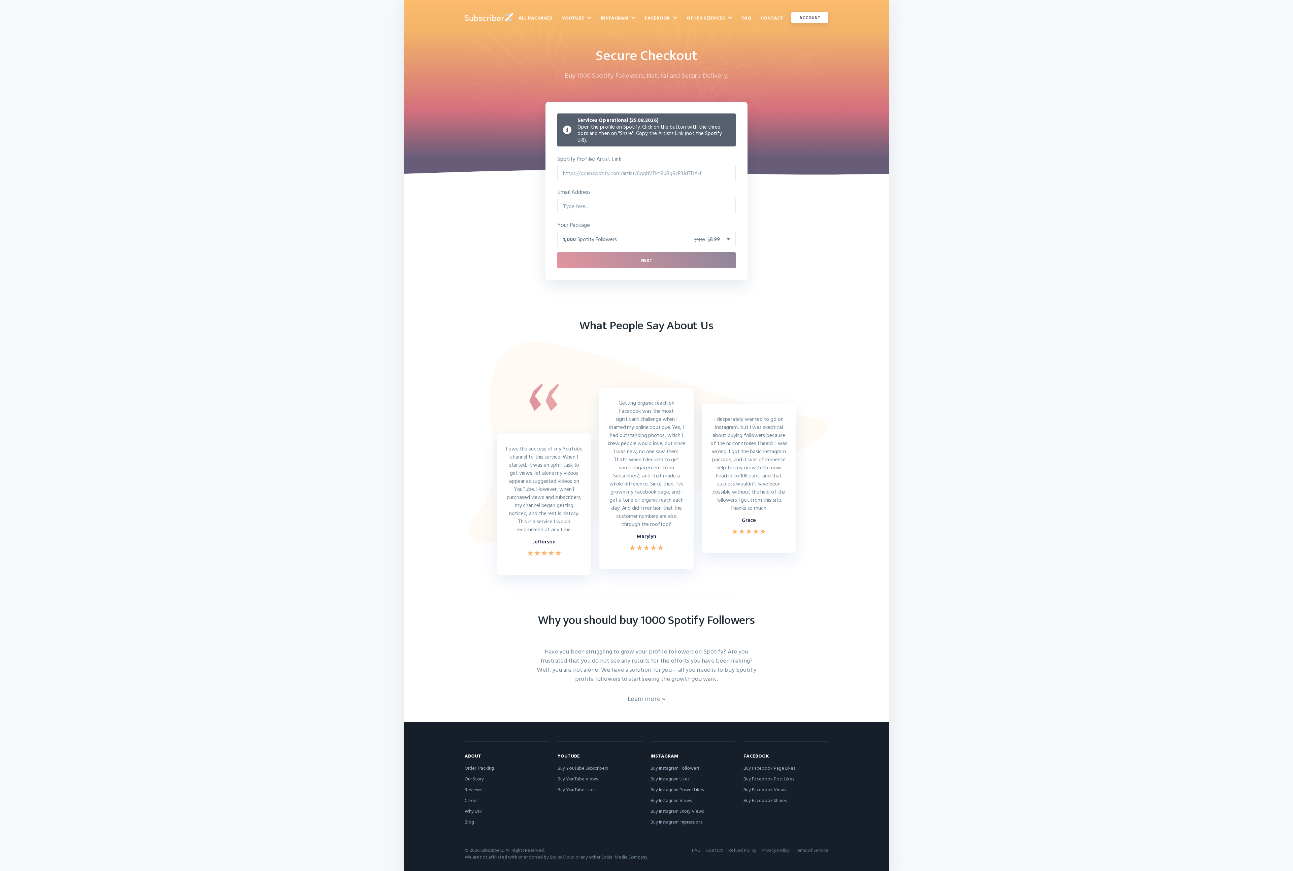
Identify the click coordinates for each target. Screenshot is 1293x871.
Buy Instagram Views (671, 800)
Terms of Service (811, 849)
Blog (469, 821)
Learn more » (647, 698)
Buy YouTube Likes (576, 789)
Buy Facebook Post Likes (768, 778)
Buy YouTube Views (578, 778)
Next (646, 260)
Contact (772, 17)
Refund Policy (742, 849)
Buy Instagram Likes (670, 778)
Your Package (573, 225)
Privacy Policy (776, 849)
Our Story (474, 778)
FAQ (746, 17)
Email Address (574, 192)
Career (471, 800)
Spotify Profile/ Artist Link (589, 159)
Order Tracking (479, 767)
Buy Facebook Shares (765, 800)
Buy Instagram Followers (675, 767)
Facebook (658, 17)
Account (809, 17)
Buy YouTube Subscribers (583, 767)
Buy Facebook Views (764, 789)
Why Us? (473, 810)
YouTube (574, 17)
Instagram (615, 17)
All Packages (536, 17)
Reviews (473, 789)
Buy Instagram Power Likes (677, 789)
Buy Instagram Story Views (677, 810)
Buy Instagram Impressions (676, 821)
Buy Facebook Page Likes (769, 767)
